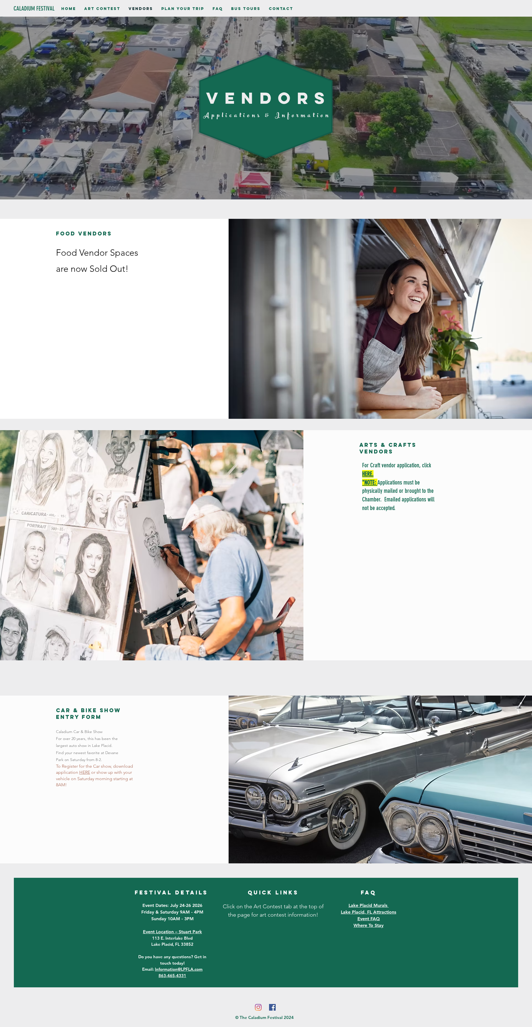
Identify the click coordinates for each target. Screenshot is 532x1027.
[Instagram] (258, 1007)
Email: (172, 969)
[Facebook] (272, 1007)
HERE (84, 772)
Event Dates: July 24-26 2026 (172, 905)
